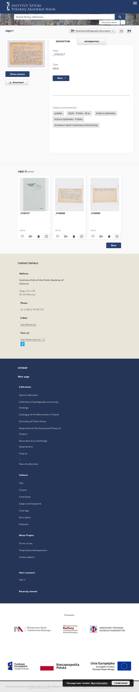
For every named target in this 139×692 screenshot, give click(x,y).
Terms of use (25, 543)
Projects (23, 453)
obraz (56, 68)
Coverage (24, 510)
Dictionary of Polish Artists (32, 421)
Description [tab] (63, 41)
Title (21, 483)
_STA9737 (25, 213)
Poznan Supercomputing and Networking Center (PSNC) (103, 686)
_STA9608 (60, 213)
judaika (58, 113)
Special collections (28, 395)
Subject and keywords (30, 503)
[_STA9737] (34, 194)
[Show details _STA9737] (46, 236)
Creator (23, 489)
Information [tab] (91, 41)
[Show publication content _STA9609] (109, 236)
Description (25, 517)
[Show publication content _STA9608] (74, 236)
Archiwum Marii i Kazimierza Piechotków (76, 125)
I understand (120, 683)
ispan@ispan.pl (28, 324)
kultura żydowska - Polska (68, 119)
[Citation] (129, 31)
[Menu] (135, 3)
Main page (23, 376)
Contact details (26, 557)
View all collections (28, 463)
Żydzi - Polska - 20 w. (79, 113)
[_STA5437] (26, 54)
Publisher (24, 524)
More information (99, 683)
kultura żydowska (105, 113)
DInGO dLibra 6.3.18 (39, 686)
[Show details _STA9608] (81, 236)
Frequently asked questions (33, 550)
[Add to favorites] (121, 31)
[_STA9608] (69, 194)
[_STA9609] (104, 194)
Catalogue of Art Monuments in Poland (39, 414)
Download (18, 82)
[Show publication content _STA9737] (38, 236)
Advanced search (109, 22)
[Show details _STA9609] (117, 236)
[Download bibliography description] (30, 236)
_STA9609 (95, 213)
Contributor (25, 496)
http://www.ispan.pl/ (30, 339)
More (113, 245)
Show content (17, 74)
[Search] (120, 17)
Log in (22, 579)
